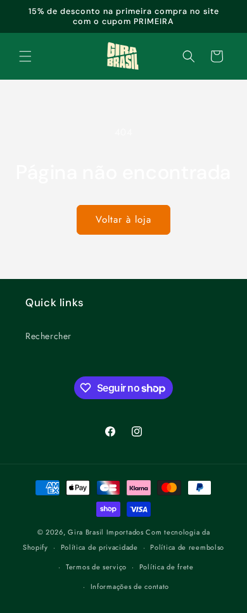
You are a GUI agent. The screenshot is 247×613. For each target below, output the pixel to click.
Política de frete (166, 567)
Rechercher (48, 336)
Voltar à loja (123, 219)
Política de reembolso (187, 547)
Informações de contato (130, 586)
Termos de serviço (96, 567)
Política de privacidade (99, 547)
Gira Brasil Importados (105, 532)
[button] (25, 56)
